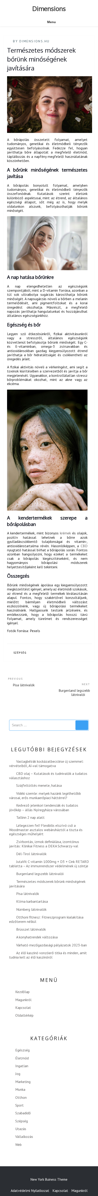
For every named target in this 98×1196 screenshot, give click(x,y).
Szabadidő (23, 1113)
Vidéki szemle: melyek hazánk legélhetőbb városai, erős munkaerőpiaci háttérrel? (45, 795)
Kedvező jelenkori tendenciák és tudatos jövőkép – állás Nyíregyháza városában (43, 807)
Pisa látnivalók (27, 893)
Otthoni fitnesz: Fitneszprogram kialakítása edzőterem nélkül (46, 919)
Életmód (22, 1058)
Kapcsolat (23, 1007)
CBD (84, 546)
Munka (20, 1089)
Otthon (21, 1097)
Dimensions (49, 8)
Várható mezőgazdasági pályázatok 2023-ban (51, 945)
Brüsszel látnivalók (31, 929)
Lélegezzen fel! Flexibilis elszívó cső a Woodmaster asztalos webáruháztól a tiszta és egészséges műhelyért (46, 829)
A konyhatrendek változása (37, 937)
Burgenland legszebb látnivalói (40, 873)
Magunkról (23, 999)
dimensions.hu (34, 41)
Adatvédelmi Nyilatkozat (30, 1190)
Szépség (20, 652)
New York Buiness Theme (49, 1179)
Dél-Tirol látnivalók (31, 853)
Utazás (20, 1128)
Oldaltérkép (24, 1015)
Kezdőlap (22, 991)
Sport (19, 1105)
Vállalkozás (24, 1136)
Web (18, 1144)
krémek (65, 533)
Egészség (22, 1050)
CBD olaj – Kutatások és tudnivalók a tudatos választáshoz (48, 775)
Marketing (23, 1081)
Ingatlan (21, 1066)
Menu (51, 22)
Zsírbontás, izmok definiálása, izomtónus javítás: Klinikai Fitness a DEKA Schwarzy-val (44, 843)
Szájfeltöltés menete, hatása (39, 785)
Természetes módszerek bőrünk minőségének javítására (47, 883)
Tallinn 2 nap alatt (30, 817)
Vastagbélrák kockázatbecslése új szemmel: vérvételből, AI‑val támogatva (46, 763)
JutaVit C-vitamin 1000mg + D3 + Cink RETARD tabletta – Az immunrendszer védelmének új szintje (49, 863)
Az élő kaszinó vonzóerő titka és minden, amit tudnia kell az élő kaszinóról (48, 955)
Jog (17, 1073)
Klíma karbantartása (32, 901)
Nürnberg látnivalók (31, 909)
